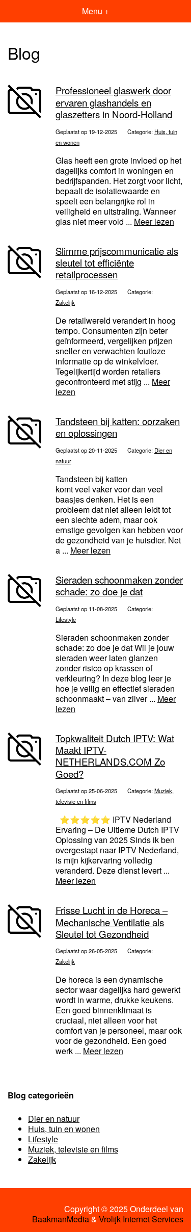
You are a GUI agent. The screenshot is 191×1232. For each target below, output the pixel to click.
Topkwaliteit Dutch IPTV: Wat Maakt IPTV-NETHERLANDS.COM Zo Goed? (115, 755)
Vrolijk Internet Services (141, 1219)
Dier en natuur (53, 1118)
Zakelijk (65, 302)
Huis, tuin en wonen (64, 1129)
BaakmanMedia (60, 1219)
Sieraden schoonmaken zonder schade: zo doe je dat (119, 585)
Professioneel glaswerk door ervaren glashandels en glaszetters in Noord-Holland (114, 102)
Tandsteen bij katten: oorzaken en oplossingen (118, 426)
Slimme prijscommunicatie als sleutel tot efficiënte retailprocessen (117, 262)
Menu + (95, 11)
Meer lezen (154, 221)
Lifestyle (66, 619)
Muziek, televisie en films (73, 1149)
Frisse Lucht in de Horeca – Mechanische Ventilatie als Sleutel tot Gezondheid (112, 921)
